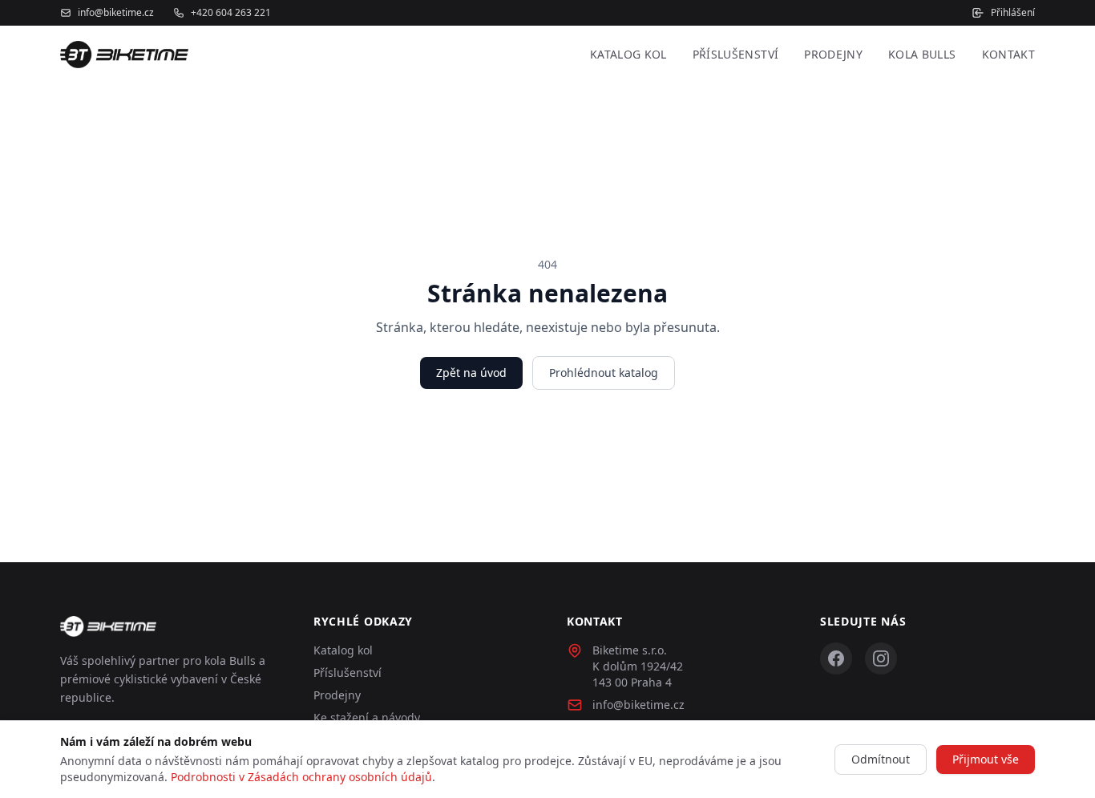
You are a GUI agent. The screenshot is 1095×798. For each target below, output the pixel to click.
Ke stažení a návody (366, 717)
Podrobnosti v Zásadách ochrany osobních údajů (301, 776)
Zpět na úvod (471, 372)
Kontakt (1008, 54)
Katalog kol (628, 54)
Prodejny (833, 54)
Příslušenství (736, 54)
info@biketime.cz (116, 12)
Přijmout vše (985, 759)
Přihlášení (1013, 12)
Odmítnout (880, 759)
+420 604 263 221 (231, 12)
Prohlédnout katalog (603, 372)
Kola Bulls (922, 54)
